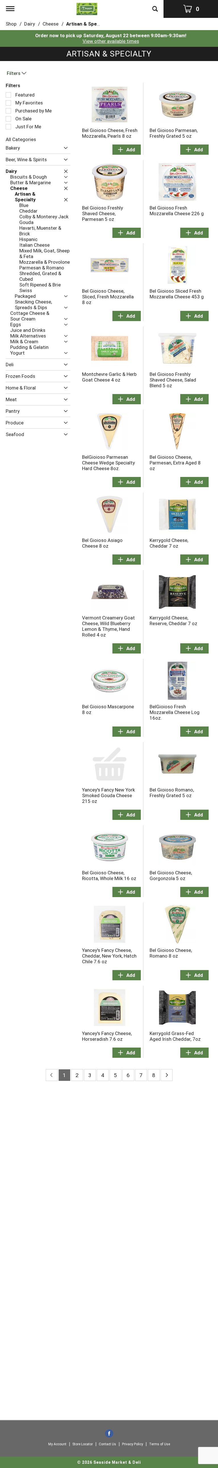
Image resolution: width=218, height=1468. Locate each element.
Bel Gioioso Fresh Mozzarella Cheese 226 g (177, 210)
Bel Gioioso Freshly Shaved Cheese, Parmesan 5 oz (102, 213)
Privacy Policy (132, 1444)
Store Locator (82, 1444)
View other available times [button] (111, 41)
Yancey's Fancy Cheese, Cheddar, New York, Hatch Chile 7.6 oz (109, 955)
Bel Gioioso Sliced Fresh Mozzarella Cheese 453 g (177, 294)
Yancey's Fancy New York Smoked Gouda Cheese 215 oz (108, 795)
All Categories (21, 139)
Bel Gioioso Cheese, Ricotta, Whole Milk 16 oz (109, 875)
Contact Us (107, 1444)
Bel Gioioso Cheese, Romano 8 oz (171, 953)
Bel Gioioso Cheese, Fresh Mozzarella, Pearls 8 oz (109, 133)
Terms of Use (159, 1444)
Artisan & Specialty (87, 24)
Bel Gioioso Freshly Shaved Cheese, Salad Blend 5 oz (173, 379)
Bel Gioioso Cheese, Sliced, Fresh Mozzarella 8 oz (108, 296)
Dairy (29, 24)
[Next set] (167, 1075)
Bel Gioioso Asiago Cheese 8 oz (102, 543)
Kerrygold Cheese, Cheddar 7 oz (169, 543)
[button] (64, 148)
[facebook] (109, 1433)
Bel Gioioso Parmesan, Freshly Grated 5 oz (174, 133)
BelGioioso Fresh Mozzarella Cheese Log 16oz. (175, 712)
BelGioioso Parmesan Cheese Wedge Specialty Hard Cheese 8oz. (108, 462)
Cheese (50, 24)
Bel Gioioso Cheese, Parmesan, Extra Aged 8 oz (175, 462)
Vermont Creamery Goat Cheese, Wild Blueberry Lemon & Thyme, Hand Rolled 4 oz (108, 626)
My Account (57, 1444)
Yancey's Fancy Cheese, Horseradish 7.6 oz (107, 1036)
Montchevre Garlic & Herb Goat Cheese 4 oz (109, 377)
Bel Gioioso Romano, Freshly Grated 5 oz (172, 792)
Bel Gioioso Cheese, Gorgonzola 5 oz (171, 875)
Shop (11, 24)
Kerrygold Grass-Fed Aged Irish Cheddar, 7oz (175, 1036)
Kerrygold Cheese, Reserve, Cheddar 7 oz (173, 620)
